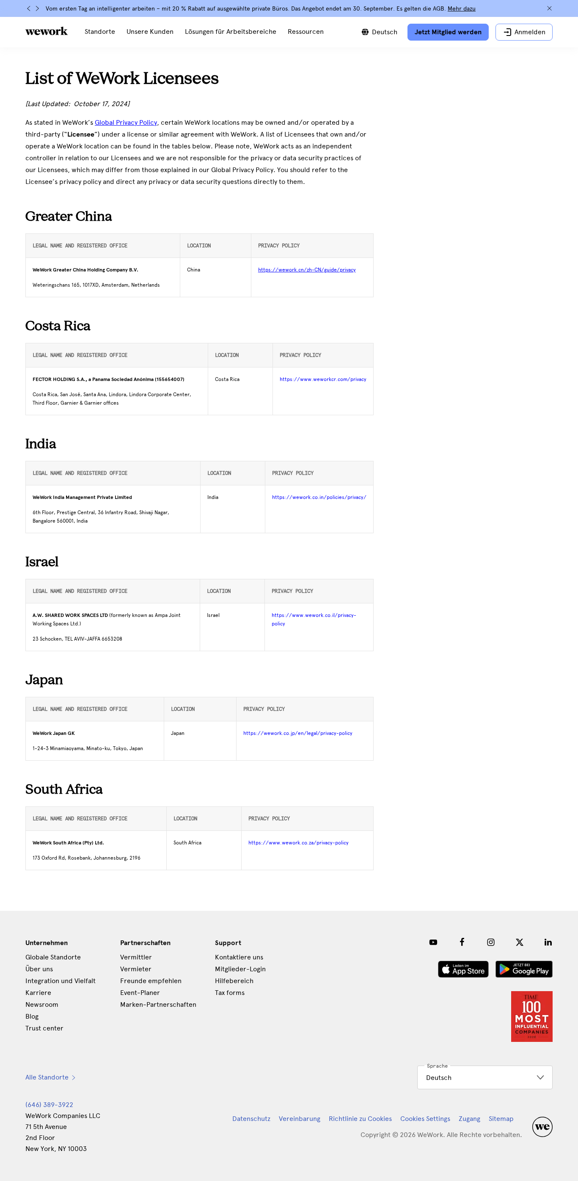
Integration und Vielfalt (60, 981)
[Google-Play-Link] (524, 969)
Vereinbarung (299, 1119)
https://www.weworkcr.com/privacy (323, 379)
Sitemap (501, 1119)
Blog (32, 1016)
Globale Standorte (53, 957)
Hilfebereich (234, 981)
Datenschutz (251, 1119)
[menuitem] (100, 32)
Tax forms (230, 993)
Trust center (44, 1028)
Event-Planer (140, 993)
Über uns (39, 969)
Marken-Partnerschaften (158, 1004)
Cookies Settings (425, 1118)
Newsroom (41, 1004)
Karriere (38, 993)
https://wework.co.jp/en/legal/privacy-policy (297, 733)
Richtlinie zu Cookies (360, 1119)
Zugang (469, 1119)
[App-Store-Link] (463, 969)
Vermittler (136, 957)
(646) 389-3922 (49, 1105)
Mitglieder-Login (240, 969)
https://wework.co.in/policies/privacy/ (319, 497)
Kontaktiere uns (239, 957)
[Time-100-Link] (532, 1016)
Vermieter (135, 969)
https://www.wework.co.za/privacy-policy (298, 843)
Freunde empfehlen (151, 981)
